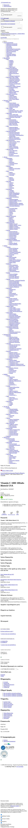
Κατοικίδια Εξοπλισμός (14, 445)
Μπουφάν (11, 382)
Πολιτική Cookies (15, 805)
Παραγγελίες (6, 5)
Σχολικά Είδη (9, 428)
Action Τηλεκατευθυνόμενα (15, 311)
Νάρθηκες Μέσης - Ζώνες (15, 225)
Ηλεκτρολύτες (12, 371)
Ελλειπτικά (8, 46)
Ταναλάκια (11, 95)
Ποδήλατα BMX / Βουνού (15, 200)
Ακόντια (11, 213)
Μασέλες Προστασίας (14, 137)
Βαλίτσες (8, 414)
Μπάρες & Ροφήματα (14, 338)
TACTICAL (6, 406)
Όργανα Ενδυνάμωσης (11, 68)
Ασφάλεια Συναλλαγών (8, 684)
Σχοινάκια (11, 88)
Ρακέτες (11, 177)
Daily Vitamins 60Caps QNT (7, 574)
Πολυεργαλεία (12, 293)
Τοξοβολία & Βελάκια (14, 317)
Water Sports (9, 256)
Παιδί (7, 396)
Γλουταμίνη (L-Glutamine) (15, 348)
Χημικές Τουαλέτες (13, 253)
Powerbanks (12, 440)
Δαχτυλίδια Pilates (13, 82)
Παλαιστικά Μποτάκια (14, 128)
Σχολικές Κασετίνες (13, 433)
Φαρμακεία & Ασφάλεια (12, 319)
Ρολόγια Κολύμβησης (14, 233)
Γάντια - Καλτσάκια (13, 267)
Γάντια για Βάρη (13, 96)
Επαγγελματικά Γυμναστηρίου (13, 49)
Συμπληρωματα (7, 334)
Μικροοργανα (6, 58)
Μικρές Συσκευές (10, 449)
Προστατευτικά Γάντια (14, 133)
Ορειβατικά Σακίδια (13, 410)
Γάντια (10, 160)
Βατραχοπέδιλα (12, 195)
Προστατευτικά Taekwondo (15, 115)
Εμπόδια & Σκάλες (13, 87)
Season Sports (9, 312)
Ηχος (10, 459)
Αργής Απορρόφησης (14, 341)
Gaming (11, 455)
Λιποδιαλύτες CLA (13, 362)
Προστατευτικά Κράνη (14, 132)
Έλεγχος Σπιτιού (13, 443)
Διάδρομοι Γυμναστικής (11, 43)
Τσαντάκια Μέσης (13, 420)
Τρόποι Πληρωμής (7, 714)
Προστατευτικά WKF (14, 104)
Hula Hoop (11, 220)
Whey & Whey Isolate (14, 339)
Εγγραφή (7, 18)
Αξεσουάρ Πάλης (13, 130)
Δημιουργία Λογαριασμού (9, 741)
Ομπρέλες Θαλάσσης (14, 287)
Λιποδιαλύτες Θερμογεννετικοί (16, 364)
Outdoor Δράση (9, 306)
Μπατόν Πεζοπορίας (14, 328)
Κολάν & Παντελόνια (14, 387)
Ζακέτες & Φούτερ (13, 379)
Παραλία (8, 279)
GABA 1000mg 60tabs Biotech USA (9, 589)
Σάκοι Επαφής (12, 144)
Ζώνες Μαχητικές (13, 150)
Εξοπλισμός (9, 288)
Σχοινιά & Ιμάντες (13, 333)
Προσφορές (9, 401)
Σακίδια (8, 407)
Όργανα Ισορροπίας (13, 69)
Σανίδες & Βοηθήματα (14, 193)
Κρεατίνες (8, 351)
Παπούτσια (11, 221)
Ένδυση (8, 297)
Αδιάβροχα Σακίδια (13, 413)
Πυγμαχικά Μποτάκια (14, 122)
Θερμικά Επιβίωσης (13, 321)
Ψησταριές (11, 296)
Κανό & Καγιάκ (12, 257)
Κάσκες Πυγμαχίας (13, 124)
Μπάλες (11, 159)
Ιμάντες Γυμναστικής (14, 91)
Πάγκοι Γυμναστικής (11, 51)
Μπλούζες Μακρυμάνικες (15, 380)
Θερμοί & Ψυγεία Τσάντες (15, 284)
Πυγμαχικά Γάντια (13, 121)
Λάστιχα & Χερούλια (14, 78)
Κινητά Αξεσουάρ (10, 438)
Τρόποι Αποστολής (7, 715)
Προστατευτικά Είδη (11, 131)
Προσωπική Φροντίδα (14, 451)
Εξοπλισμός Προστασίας (15, 316)
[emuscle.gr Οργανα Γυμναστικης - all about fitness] (13, 33)
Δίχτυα (10, 186)
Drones (10, 461)
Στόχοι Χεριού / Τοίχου (14, 141)
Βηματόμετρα (12, 289)
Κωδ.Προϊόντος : (4, 489)
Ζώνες (10, 242)
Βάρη (7, 59)
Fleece (10, 302)
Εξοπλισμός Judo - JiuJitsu (15, 112)
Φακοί (10, 292)
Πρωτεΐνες (8, 335)
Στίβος (7, 207)
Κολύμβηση (9, 189)
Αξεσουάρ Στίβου (13, 208)
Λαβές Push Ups (13, 72)
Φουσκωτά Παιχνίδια (14, 283)
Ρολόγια (8, 230)
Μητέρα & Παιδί (13, 452)
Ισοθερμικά (12, 301)
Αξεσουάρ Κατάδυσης (14, 271)
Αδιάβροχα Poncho (13, 325)
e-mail (2, 19)
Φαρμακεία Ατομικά (14, 324)
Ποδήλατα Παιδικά (13, 199)
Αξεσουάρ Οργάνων (11, 54)
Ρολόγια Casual (12, 236)
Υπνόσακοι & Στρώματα (14, 252)
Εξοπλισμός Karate (13, 106)
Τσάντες (8, 418)
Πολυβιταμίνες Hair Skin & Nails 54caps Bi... (11, 579)
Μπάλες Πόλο (12, 262)
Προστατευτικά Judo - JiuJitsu (16, 110)
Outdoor (5, 245)
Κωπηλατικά (9, 47)
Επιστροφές (6, 718)
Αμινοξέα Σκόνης (13, 346)
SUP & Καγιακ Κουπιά (14, 261)
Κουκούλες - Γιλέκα (13, 266)
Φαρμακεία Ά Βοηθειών (14, 323)
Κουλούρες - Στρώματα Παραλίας (17, 280)
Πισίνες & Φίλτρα (13, 244)
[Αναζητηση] (14, 35)
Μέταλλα (11, 369)
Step (10, 74)
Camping (8, 247)
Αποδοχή (12, 826)
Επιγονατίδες (12, 173)
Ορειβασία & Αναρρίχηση (12, 326)
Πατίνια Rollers (12, 314)
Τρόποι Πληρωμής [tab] (6, 563)
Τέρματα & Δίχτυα (13, 163)
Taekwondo (9, 113)
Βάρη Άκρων (12, 67)
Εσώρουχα (11, 383)
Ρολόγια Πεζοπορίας (14, 234)
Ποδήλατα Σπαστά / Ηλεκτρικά (16, 204)
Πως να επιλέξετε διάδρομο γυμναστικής (12, 694)
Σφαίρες (11, 212)
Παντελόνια (12, 377)
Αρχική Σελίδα (4, 473)
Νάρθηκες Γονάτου (13, 226)
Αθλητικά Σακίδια (13, 409)
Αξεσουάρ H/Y (12, 456)
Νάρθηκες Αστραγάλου (14, 227)
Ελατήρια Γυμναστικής (14, 76)
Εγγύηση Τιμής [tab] (5, 566)
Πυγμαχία (8, 118)
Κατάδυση (8, 263)
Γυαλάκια (11, 190)
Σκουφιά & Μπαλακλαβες (15, 303)
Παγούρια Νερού (13, 97)
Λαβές (7, 56)
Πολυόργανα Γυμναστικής (12, 50)
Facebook (3, 674)
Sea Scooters (12, 258)
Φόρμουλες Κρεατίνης (14, 356)
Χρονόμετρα (12, 209)
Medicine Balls (12, 92)
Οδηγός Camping (7, 707)
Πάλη (7, 126)
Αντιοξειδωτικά (12, 370)
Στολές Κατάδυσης (13, 265)
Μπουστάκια (12, 388)
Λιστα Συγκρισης (7, 6)
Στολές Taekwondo (13, 114)
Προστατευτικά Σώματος (15, 139)
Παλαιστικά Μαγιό (13, 127)
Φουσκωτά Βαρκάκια (14, 281)
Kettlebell (11, 61)
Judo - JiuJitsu (9, 108)
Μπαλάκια (11, 178)
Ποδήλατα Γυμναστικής (11, 45)
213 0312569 (4, 37)
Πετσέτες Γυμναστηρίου (14, 83)
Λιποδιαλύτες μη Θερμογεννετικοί (17, 365)
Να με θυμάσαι (5, 32)
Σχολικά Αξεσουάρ (13, 434)
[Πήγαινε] (14, 11)
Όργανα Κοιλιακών (13, 70)
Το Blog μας (6, 687)
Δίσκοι (10, 65)
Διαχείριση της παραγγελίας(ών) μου (9, 10)
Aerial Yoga (12, 85)
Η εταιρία (5, 682)
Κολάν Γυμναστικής (13, 299)
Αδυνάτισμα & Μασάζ (11, 239)
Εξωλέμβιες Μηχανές (14, 276)
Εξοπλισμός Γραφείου (14, 460)
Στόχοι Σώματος (13, 142)
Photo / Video (12, 458)
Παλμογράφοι (12, 211)
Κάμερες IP (12, 447)
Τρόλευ (11, 416)
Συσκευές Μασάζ (13, 243)
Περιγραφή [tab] (4, 517)
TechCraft (8, 454)
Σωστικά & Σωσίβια (13, 320)
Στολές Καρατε (12, 103)
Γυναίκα (8, 386)
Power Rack (9, 52)
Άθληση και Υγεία (7, 703)
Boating (8, 272)
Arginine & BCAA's (14, 350)
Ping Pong (8, 181)
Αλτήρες (11, 63)
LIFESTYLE (6, 437)
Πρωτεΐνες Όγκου (13, 337)
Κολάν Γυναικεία (13, 298)
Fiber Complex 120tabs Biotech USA (9, 584)
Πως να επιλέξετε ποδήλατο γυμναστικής (12, 695)
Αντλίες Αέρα (12, 307)
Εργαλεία (8, 436)
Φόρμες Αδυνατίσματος (14, 240)
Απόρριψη (3, 826)
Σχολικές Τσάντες (13, 431)
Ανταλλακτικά (12, 238)
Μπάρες (11, 64)
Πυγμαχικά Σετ (12, 119)
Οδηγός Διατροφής (7, 705)
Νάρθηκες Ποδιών (13, 229)
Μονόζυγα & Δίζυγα (14, 73)
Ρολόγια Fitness (12, 235)
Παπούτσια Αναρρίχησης (15, 332)
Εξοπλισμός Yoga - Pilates (12, 77)
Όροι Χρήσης (6, 686)
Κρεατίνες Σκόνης (13, 352)
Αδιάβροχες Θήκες (13, 424)
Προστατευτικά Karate (14, 105)
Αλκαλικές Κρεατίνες (14, 355)
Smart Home (9, 442)
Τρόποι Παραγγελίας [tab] (7, 557)
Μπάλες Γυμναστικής (14, 81)
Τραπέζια (11, 182)
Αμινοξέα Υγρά (12, 347)
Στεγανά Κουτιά (13, 427)
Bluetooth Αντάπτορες (14, 441)
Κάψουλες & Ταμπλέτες (14, 344)
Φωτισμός (11, 446)
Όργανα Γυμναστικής (8, 704)
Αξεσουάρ (11, 164)
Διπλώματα (11, 151)
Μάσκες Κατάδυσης (13, 269)
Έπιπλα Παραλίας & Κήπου (15, 285)
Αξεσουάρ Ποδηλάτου (14, 205)
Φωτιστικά (11, 254)
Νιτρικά (11, 373)
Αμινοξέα (8, 343)
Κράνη (10, 329)
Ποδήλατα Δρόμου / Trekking (16, 203)
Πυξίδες (11, 290)
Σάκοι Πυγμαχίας (13, 123)
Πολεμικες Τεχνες (7, 100)
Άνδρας (8, 375)
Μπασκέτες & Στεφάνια (14, 168)
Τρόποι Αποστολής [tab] (6, 560)
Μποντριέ (11, 330)
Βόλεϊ (7, 171)
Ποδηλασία (9, 198)
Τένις (7, 176)
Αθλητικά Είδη (9, 149)
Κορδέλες (11, 217)
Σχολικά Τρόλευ (13, 432)
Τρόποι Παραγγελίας (8, 713)
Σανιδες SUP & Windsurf (15, 260)
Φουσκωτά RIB (12, 275)
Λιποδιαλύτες (9, 359)
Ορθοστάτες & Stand (11, 55)
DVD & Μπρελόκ (13, 153)
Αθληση (5, 157)
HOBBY (5, 374)
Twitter (2, 676)
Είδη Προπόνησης (10, 140)
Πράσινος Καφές (13, 360)
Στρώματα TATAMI (13, 148)
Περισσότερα (13, 384)
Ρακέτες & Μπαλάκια (14, 194)
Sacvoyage (11, 415)
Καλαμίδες (11, 162)
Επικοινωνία (6, 683)
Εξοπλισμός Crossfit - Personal (13, 86)
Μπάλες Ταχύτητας (13, 146)
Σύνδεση (3, 18)
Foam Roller (12, 90)
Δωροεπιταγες (6, 717)
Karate (7, 101)
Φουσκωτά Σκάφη (13, 274)
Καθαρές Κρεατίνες (13, 357)
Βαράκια (11, 60)
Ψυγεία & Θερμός (13, 294)
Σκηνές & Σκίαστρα (13, 248)
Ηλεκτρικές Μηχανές (14, 278)
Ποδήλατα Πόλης (13, 202)
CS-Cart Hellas (19, 766)
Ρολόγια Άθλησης (13, 231)
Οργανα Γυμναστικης (8, 42)
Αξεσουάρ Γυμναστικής (11, 94)
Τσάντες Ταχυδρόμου (14, 419)
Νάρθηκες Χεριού (13, 224)
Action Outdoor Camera (14, 308)
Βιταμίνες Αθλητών (13, 368)
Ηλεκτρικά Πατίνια (13, 315)
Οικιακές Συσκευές (13, 450)
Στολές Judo (12, 109)
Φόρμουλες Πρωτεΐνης (14, 342)
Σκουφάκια (11, 191)
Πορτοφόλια (12, 422)
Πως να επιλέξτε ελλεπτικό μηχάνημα (12, 693)
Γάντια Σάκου (12, 145)
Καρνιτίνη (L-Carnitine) (14, 361)
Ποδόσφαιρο (9, 158)
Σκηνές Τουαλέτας (13, 251)
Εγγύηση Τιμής (6, 701)
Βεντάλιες (11, 154)
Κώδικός (3, 21)
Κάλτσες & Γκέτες (13, 305)
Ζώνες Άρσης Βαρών (14, 99)
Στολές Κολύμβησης (14, 196)
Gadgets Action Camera (14, 310)
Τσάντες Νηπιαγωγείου (14, 429)
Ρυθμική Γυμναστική (11, 216)
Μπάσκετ (8, 166)
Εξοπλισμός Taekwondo (14, 117)
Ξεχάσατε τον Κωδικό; (10, 21)
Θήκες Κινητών (12, 425)
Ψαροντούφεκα (12, 270)
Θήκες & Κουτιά (10, 423)
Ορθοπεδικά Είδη (10, 222)
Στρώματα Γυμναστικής (14, 79)
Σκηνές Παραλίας (13, 249)
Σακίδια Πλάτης (12, 411)
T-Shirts (11, 378)
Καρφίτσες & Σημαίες (14, 155)
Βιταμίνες (8, 366)
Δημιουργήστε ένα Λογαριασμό (8, 23)
